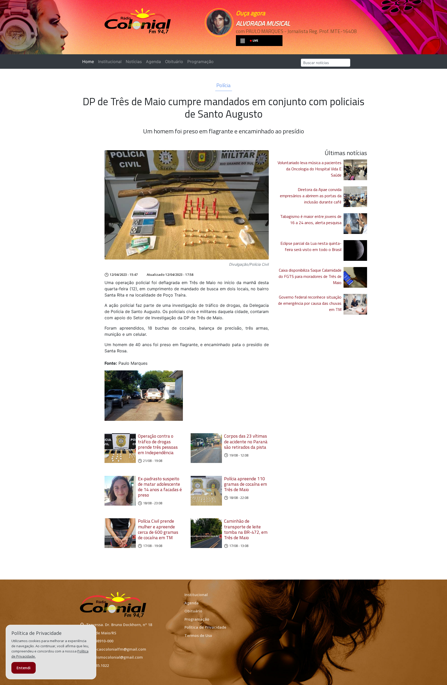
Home (89, 61)
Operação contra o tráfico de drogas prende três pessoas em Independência (158, 444)
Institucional (110, 61)
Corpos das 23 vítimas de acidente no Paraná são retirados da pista (245, 441)
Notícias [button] (134, 61)
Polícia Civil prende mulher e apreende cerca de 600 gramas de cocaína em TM (158, 529)
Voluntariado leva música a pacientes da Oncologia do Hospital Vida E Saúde (309, 168)
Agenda (153, 61)
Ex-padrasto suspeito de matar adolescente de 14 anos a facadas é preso (160, 486)
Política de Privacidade (205, 627)
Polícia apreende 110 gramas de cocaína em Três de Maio (245, 484)
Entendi (24, 667)
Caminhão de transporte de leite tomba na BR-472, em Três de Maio (245, 529)
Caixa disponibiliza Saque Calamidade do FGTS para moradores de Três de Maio (310, 276)
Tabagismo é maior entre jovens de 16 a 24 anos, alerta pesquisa (310, 219)
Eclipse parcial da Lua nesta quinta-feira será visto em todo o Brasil (310, 246)
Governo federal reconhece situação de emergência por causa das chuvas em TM (309, 303)
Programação (200, 61)
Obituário (174, 61)
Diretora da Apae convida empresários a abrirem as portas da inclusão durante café (310, 195)
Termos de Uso (198, 635)
